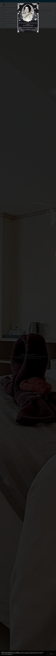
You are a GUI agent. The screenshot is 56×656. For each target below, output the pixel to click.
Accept (51, 653)
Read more (10, 654)
